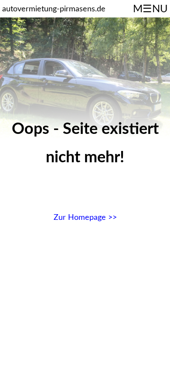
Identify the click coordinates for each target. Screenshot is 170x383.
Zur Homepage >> (85, 218)
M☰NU (150, 9)
